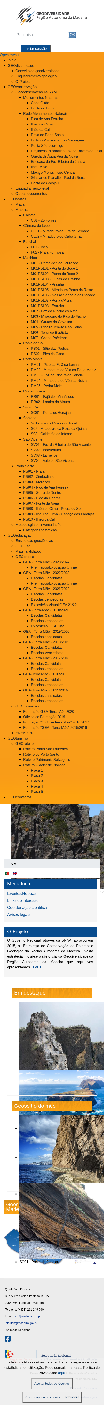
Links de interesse (22, 900)
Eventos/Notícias (21, 893)
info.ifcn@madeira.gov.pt (21, 1323)
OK (72, 35)
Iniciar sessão (36, 48)
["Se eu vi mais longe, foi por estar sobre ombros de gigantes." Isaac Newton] (52, 831)
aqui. (62, 1373)
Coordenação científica (27, 908)
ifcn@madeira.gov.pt (27, 1316)
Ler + (37, 967)
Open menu (9, 55)
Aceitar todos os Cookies (52, 1383)
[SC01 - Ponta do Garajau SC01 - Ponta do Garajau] (52, 1149)
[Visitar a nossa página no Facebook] (8, 1340)
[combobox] (42, 35)
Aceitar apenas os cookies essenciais (52, 1397)
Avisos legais (18, 915)
